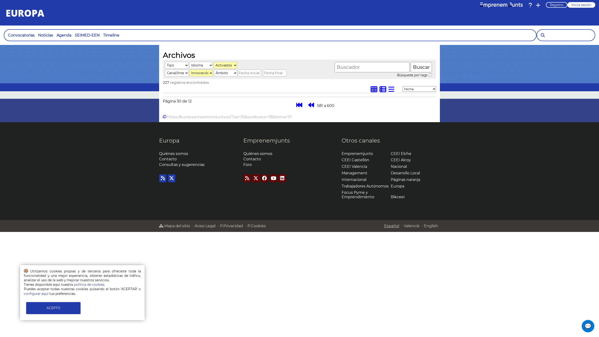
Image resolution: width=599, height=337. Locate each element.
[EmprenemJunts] (501, 5)
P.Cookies (257, 226)
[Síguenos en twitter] (171, 178)
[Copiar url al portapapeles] (164, 117)
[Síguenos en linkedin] (282, 178)
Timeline (111, 35)
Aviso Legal (205, 226)
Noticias (45, 35)
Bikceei (398, 197)
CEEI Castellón (355, 160)
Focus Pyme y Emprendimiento (358, 194)
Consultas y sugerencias (182, 164)
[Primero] (299, 105)
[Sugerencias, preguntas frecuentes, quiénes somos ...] (530, 5)
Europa (169, 140)
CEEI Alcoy (401, 160)
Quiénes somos (173, 153)
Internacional (354, 179)
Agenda (64, 35)
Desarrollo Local (405, 173)
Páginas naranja (405, 179)
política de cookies (89, 284)
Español (391, 226)
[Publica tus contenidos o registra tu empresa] (538, 5)
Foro (247, 164)
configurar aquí (36, 294)
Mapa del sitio (176, 226)
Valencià (411, 226)
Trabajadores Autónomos (365, 186)
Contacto (168, 159)
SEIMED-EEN (87, 35)
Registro (556, 5)
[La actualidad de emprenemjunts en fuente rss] (247, 178)
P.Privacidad (231, 226)
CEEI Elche (401, 153)
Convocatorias (21, 35)
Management (354, 173)
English (431, 226)
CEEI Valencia (354, 166)
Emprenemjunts (266, 140)
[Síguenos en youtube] (273, 178)
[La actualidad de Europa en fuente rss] (162, 178)
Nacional (399, 166)
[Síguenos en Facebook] (264, 178)
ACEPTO (53, 308)
